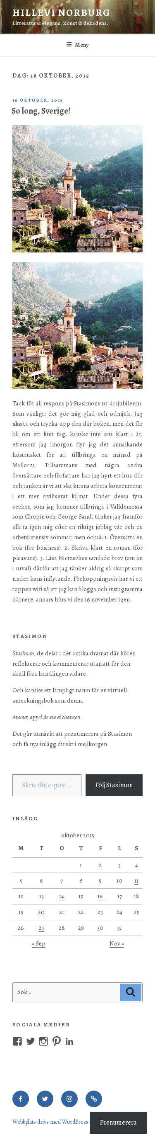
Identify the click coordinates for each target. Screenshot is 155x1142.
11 (136, 880)
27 (41, 928)
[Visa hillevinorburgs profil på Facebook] (17, 1041)
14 (61, 896)
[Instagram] (69, 1099)
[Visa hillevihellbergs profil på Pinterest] (57, 1041)
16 (100, 896)
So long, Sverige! (41, 110)
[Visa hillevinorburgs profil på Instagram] (43, 1041)
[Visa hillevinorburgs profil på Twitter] (31, 1041)
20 (41, 912)
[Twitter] (45, 1099)
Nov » (117, 943)
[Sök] (130, 992)
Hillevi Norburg (61, 12)
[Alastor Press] (94, 1099)
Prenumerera (118, 1122)
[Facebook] (20, 1099)
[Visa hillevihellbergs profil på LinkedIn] (69, 1041)
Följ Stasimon (114, 785)
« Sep (38, 943)
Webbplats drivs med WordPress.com (56, 1122)
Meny (82, 45)
